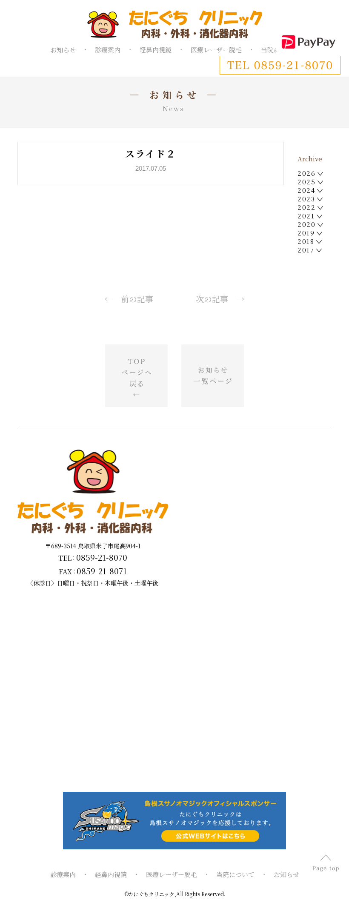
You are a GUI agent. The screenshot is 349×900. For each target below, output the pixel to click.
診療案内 (107, 49)
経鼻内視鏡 (156, 49)
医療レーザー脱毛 (216, 49)
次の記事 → (220, 299)
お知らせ (63, 49)
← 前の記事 (129, 299)
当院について (235, 874)
